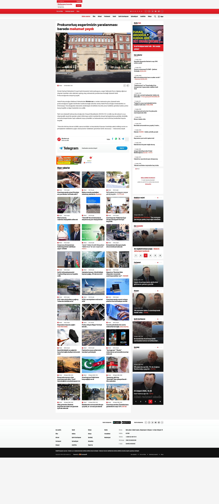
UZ (141, 11)
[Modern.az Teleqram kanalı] (152, 11)
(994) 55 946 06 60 (131, 440)
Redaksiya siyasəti (69, 11)
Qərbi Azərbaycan (123, 16)
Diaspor (58, 445)
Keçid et (122, 148)
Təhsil (114, 16)
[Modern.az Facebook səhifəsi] (146, 11)
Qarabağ (90, 437)
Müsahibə (90, 441)
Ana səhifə (58, 430)
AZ (130, 11)
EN (133, 11)
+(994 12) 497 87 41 (131, 437)
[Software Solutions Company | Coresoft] (83, 454)
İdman (89, 430)
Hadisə (73, 434)
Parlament (107, 16)
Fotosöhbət (107, 434)
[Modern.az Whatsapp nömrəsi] (159, 11)
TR (137, 11)
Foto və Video (60, 11)
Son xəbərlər (134, 454)
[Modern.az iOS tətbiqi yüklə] (126, 422)
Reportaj (90, 445)
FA (139, 11)
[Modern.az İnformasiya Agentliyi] (62, 422)
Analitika (142, 16)
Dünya (150, 16)
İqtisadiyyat (134, 16)
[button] (155, 197)
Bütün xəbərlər (86, 16)
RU (135, 11)
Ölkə (94, 16)
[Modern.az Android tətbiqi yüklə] (117, 422)
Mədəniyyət (107, 437)
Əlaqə (78, 11)
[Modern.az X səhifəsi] (162, 11)
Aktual (100, 16)
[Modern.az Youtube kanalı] (155, 11)
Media (106, 430)
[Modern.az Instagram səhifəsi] (149, 11)
